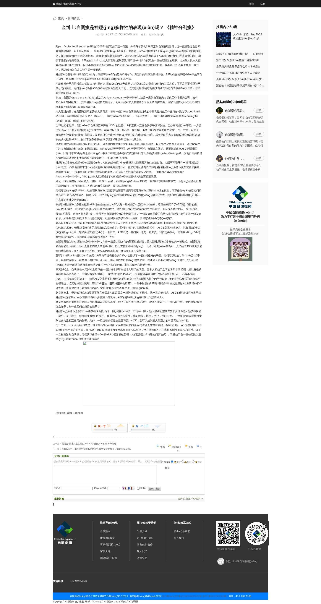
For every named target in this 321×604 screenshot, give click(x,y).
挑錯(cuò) (176, 446)
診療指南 (105, 531)
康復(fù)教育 (107, 537)
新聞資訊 (74, 18)
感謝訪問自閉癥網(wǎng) (68, 3)
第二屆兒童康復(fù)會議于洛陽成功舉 (238, 60)
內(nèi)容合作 (145, 537)
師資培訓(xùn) (108, 557)
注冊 (262, 3)
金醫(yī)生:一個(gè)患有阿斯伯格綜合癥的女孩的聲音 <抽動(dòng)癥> (96, 449)
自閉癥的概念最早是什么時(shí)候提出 (238, 66)
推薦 (190, 446)
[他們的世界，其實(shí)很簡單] (219, 158)
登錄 (251, 3)
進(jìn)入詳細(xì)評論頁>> (190, 498)
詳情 (259, 110)
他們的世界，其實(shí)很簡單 (244, 158)
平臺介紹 (142, 531)
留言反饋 (179, 537)
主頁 (61, 18)
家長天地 (105, 551)
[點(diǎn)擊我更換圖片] (128, 488)
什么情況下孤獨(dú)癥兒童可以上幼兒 (238, 72)
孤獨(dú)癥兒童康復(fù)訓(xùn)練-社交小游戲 (242, 79)
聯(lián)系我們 (182, 531)
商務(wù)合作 (145, 544)
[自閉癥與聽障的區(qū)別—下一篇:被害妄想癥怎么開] (219, 134)
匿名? (143, 488)
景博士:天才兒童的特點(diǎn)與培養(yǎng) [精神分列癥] (89, 443)
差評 (200, 462)
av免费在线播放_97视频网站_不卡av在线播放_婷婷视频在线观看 (95, 602)
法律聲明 (142, 557)
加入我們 (142, 551)
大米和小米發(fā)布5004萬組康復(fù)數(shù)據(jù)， (247, 38)
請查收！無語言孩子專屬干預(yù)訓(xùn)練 (241, 85)
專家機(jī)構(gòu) (110, 544)
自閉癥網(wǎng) (79, 580)
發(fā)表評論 (154, 489)
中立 (178, 462)
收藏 (162, 446)
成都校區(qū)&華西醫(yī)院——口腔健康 (239, 53)
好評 (189, 462)
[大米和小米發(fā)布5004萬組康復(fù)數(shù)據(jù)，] (223, 39)
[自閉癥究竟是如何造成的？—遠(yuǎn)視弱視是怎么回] (219, 110)
